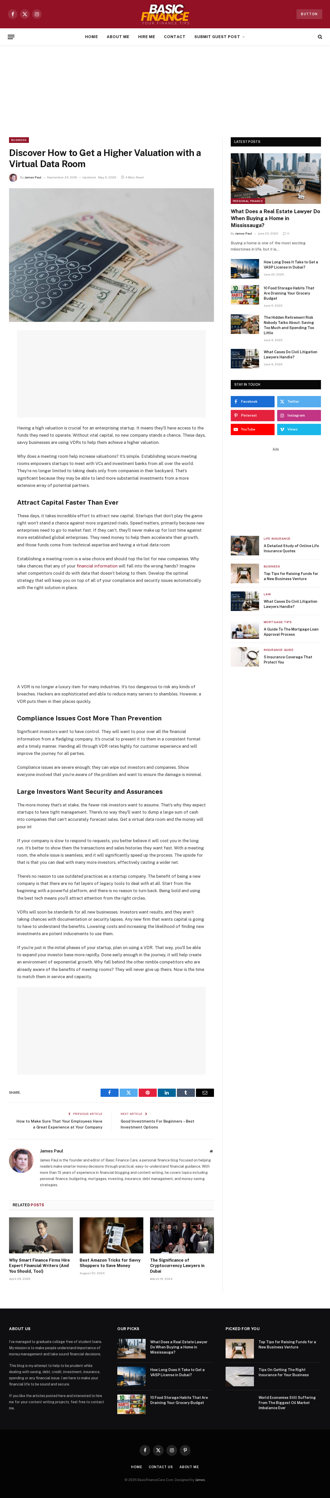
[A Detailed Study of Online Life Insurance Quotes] (245, 545)
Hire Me (146, 37)
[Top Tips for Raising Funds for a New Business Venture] (245, 573)
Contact (174, 37)
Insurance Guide (279, 650)
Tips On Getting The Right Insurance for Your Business (284, 1372)
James (200, 1480)
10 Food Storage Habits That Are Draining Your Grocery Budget (289, 293)
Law (267, 594)
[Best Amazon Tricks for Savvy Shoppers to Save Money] (112, 1235)
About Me (118, 37)
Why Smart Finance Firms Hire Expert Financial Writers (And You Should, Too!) (39, 1266)
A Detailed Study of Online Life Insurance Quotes (291, 548)
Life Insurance (277, 538)
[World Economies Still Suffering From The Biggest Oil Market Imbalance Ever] (240, 1404)
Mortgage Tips (278, 622)
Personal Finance (248, 201)
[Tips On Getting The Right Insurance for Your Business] (240, 1376)
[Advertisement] (165, 90)
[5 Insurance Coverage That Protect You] (245, 657)
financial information (97, 566)
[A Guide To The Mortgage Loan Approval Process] (245, 629)
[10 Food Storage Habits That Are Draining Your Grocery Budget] (245, 295)
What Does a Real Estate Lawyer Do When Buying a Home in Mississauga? (275, 218)
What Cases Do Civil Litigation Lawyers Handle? (290, 354)
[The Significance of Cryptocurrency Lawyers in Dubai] (182, 1235)
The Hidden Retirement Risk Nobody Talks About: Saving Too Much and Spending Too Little (289, 325)
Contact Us (161, 1467)
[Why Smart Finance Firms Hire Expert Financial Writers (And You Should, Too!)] (41, 1235)
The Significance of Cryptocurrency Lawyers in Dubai (177, 1266)
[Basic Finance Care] (165, 14)
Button (309, 14)
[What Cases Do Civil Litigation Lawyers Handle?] (245, 358)
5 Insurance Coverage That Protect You (288, 659)
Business (19, 140)
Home (91, 37)
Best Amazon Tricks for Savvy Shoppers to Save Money (110, 1263)
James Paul (33, 177)
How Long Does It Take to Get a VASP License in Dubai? (291, 264)
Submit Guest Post (217, 37)
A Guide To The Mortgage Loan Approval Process (291, 631)
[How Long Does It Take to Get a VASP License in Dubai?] (245, 269)
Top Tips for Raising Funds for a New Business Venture (291, 576)
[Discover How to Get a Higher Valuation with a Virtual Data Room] (111, 255)
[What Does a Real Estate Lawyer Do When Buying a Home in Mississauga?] (276, 178)
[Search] (319, 37)
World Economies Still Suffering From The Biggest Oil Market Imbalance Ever (287, 1403)
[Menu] (11, 37)
